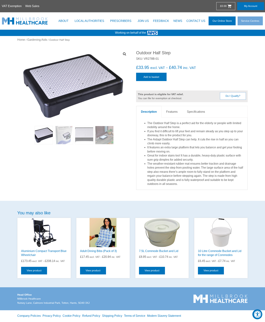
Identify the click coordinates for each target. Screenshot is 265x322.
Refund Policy (91, 315)
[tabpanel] (192, 154)
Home (21, 39)
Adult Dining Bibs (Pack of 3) (98, 251)
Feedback (161, 20)
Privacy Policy (52, 315)
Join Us (143, 20)
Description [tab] (149, 111)
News (177, 20)
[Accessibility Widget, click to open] (257, 314)
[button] (124, 54)
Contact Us (195, 20)
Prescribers (120, 20)
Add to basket (151, 76)
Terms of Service (134, 315)
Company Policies (29, 315)
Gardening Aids (37, 39)
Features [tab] (172, 111)
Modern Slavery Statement (164, 315)
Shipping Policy (112, 315)
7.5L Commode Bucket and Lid (158, 251)
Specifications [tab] (196, 111)
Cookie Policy (71, 315)
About (63, 20)
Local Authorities (89, 20)
